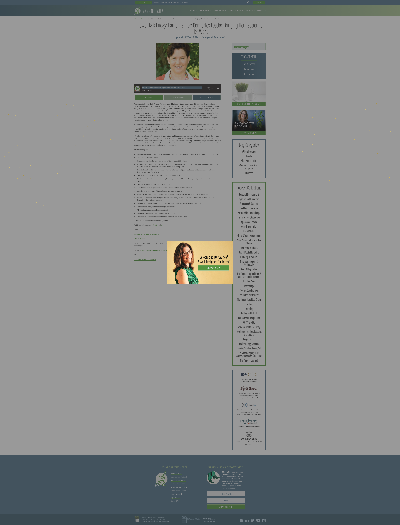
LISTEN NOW (214, 268)
